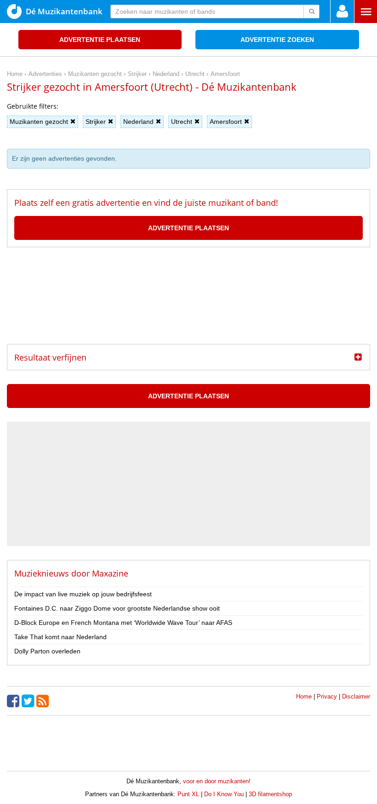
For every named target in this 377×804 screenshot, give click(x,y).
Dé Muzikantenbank (64, 11)
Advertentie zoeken (277, 39)
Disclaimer (356, 696)
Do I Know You (224, 794)
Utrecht (181, 121)
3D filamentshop (270, 794)
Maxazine (110, 573)
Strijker (96, 121)
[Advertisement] (188, 295)
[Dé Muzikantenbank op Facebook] (14, 700)
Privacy (327, 696)
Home (304, 696)
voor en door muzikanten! (217, 781)
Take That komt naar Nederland (60, 637)
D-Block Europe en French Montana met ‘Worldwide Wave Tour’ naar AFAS (123, 622)
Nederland (138, 121)
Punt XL (188, 794)
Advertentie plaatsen (99, 39)
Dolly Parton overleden (47, 651)
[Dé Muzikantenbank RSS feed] (43, 700)
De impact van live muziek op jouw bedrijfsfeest (83, 594)
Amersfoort (226, 121)
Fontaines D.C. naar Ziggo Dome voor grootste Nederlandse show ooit (117, 608)
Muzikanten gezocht (39, 121)
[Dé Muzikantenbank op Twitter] (29, 700)
